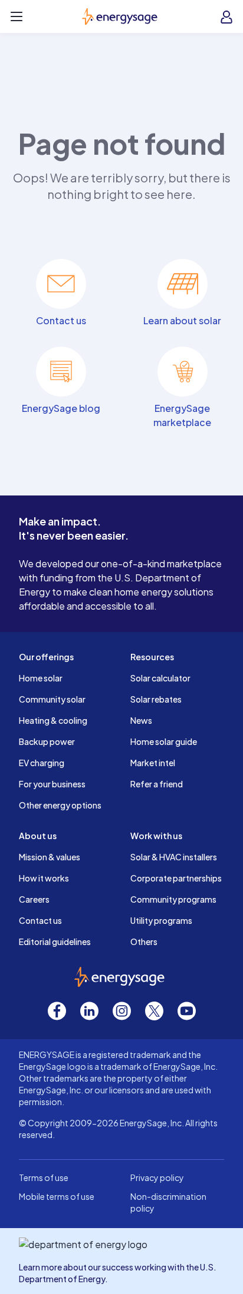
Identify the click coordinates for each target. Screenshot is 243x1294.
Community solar (52, 699)
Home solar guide (163, 741)
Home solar (41, 678)
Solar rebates (156, 699)
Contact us (40, 920)
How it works (44, 878)
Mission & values (49, 856)
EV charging (41, 762)
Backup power (47, 741)
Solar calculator (160, 678)
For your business (52, 784)
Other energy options (60, 805)
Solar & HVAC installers (173, 856)
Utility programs (161, 920)
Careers (34, 899)
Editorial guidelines (55, 941)
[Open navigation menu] (16, 16)
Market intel (152, 762)
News (141, 720)
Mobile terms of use (56, 1196)
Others (143, 941)
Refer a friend (156, 784)
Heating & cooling (53, 720)
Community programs (173, 899)
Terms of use (43, 1177)
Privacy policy (157, 1177)
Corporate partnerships (176, 878)
